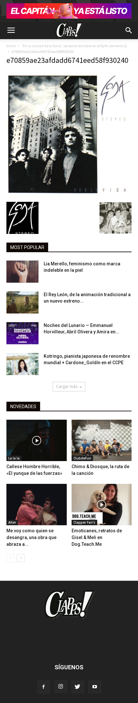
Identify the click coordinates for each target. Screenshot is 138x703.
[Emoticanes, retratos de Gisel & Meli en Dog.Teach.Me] (102, 504)
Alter (12, 522)
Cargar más (66, 386)
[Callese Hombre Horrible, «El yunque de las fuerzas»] (36, 440)
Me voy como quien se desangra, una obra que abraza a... (31, 537)
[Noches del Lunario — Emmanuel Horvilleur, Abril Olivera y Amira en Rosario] (22, 333)
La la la (14, 458)
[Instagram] (60, 686)
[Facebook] (43, 687)
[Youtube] (94, 687)
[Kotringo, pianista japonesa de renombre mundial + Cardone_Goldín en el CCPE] (22, 364)
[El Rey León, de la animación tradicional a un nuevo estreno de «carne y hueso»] (22, 302)
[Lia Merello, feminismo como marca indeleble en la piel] (22, 272)
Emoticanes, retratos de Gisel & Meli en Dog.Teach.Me (97, 537)
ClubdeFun (82, 458)
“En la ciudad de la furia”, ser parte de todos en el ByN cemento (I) (74, 45)
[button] (129, 30)
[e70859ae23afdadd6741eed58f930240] (69, 195)
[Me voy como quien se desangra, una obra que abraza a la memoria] (36, 504)
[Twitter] (77, 687)
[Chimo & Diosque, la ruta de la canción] (102, 440)
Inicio (10, 45)
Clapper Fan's (84, 522)
